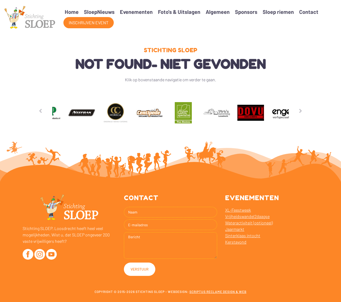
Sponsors (246, 12)
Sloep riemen (278, 12)
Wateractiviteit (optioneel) (249, 222)
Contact (308, 12)
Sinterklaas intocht (242, 235)
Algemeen (218, 12)
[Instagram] (39, 254)
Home (72, 12)
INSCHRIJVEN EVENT (88, 22)
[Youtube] (51, 254)
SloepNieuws (99, 12)
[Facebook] (28, 254)
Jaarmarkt (234, 229)
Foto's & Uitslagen (179, 12)
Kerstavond (235, 241)
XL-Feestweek (238, 209)
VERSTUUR (140, 269)
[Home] (29, 17)
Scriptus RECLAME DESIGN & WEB (217, 291)
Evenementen (136, 12)
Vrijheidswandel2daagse (247, 216)
